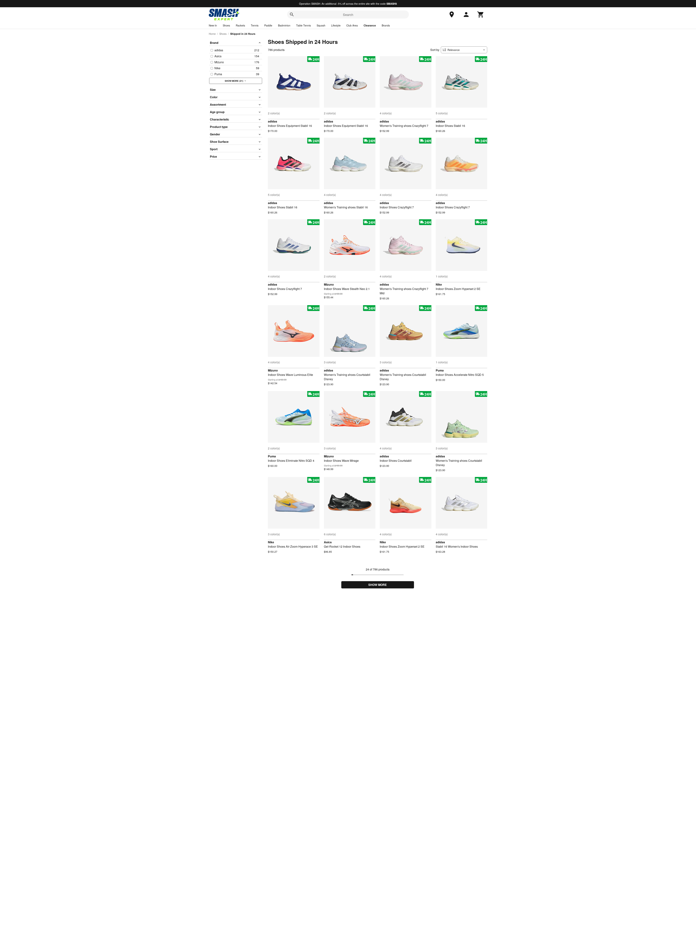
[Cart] (480, 14)
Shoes (226, 25)
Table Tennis (303, 25)
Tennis (254, 25)
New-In (213, 25)
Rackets (240, 25)
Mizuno (329, 284)
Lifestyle (336, 25)
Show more (377, 585)
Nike (439, 284)
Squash (321, 25)
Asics (328, 542)
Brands (386, 25)
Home (212, 34)
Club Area (352, 25)
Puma (440, 370)
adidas (272, 121)
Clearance (370, 25)
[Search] (291, 14)
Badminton (284, 25)
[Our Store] (451, 14)
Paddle (268, 25)
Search (348, 14)
